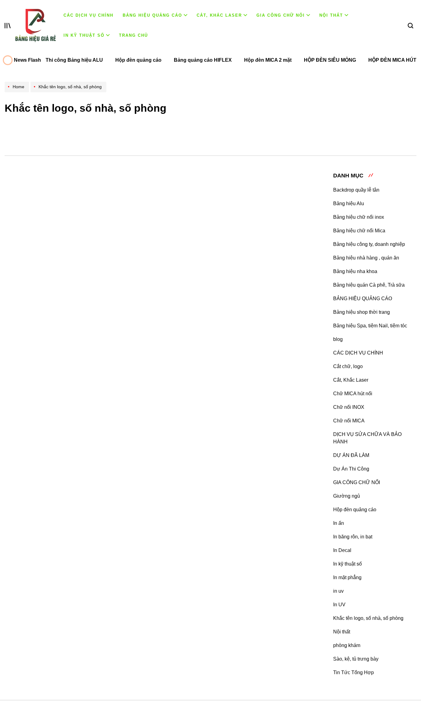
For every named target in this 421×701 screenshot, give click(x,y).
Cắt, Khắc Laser (219, 15)
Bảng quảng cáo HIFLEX (203, 60)
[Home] (18, 92)
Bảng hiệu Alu (348, 203)
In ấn (338, 523)
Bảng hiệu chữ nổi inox (358, 217)
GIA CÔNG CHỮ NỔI (280, 15)
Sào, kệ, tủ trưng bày (355, 659)
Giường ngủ (346, 496)
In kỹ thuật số (83, 35)
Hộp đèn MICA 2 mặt (268, 60)
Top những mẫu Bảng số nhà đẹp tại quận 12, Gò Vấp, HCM (227, 209)
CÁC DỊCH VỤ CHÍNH (88, 15)
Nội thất (331, 15)
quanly (200, 227)
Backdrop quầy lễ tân (356, 190)
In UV (339, 604)
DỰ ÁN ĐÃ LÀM (351, 455)
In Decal (342, 550)
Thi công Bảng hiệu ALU (74, 60)
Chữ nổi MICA (349, 420)
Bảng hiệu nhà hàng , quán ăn (366, 257)
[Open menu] (8, 25)
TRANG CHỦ (133, 35)
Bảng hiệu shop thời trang (361, 312)
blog (338, 339)
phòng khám (346, 645)
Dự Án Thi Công (351, 468)
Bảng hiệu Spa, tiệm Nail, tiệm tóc (370, 325)
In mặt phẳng (347, 577)
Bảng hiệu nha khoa (355, 271)
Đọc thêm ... (164, 273)
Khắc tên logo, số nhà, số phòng (368, 618)
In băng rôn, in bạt (352, 536)
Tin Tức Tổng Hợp (353, 672)
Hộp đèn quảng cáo (138, 60)
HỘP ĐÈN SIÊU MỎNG (330, 60)
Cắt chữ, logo (348, 366)
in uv (338, 591)
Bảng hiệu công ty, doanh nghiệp (369, 244)
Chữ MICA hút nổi (352, 393)
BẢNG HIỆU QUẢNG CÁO (152, 15)
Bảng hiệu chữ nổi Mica (359, 230)
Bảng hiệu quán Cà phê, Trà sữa (369, 285)
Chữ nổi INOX (348, 407)
